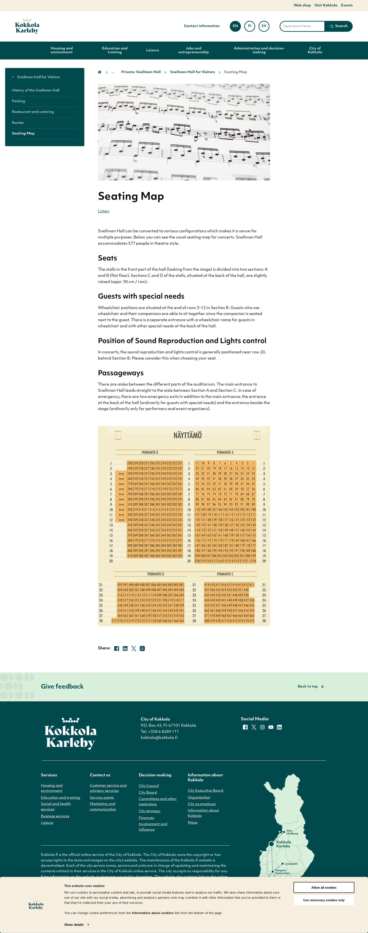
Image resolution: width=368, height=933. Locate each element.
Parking (18, 101)
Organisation (199, 797)
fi (251, 28)
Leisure (152, 50)
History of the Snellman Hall (35, 90)
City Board (148, 792)
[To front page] (27, 26)
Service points (102, 798)
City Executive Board (205, 791)
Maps (192, 823)
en (237, 28)
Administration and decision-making (259, 50)
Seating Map (23, 133)
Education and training (115, 50)
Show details (74, 924)
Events (347, 5)
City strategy (150, 811)
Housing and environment (62, 50)
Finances (146, 818)
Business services (55, 816)
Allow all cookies (323, 887)
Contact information (202, 26)
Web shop (302, 5)
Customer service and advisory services (108, 788)
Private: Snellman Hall (141, 72)
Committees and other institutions (158, 801)
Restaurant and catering (33, 112)
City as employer (202, 804)
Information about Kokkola (203, 813)
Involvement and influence (153, 827)
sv (265, 28)
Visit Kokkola (326, 5)
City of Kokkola (315, 50)
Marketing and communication (103, 806)
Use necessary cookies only (324, 900)
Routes (17, 123)
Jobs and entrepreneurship (193, 50)
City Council (149, 786)
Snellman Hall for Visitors (38, 77)
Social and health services (56, 806)
